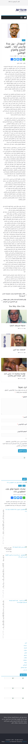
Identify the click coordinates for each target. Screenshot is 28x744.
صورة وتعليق (24, 667)
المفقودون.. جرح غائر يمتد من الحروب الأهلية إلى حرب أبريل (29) (3, 572)
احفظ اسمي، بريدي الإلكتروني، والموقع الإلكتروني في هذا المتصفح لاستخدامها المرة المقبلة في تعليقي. (15, 444)
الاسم (25, 417)
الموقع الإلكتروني (22, 431)
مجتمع (25, 655)
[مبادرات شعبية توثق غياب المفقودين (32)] (14, 482)
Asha (23, 56)
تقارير (24, 485)
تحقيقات (25, 660)
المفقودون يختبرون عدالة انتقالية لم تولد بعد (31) (3, 522)
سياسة (20, 485)
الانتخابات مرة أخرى (19, 349)
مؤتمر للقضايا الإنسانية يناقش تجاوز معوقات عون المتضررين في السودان (14, 301)
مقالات (23, 40)
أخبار (26, 643)
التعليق (24, 397)
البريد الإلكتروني (22, 424)
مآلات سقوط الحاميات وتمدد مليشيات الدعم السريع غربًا (13, 295)
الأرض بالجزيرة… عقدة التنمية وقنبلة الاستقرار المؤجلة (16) (3, 615)
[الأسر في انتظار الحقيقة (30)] (20, 549)
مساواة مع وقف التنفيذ (17, 325)
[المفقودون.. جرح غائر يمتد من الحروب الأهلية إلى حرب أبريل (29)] (16, 576)
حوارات (25, 650)
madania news (15, 494)
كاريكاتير (25, 665)
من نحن (25, 670)
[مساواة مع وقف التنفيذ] (14, 311)
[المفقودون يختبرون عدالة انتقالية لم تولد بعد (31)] (16, 527)
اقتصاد (25, 648)
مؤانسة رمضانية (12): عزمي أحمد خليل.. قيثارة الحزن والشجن (14, 374)
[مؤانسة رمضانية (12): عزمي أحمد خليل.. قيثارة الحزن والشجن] (14, 359)
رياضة (25, 663)
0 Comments (12, 56)
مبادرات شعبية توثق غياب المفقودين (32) (15, 490)
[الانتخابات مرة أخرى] (14, 335)
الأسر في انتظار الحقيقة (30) (7, 548)
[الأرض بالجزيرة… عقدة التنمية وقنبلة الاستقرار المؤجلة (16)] (16, 619)
